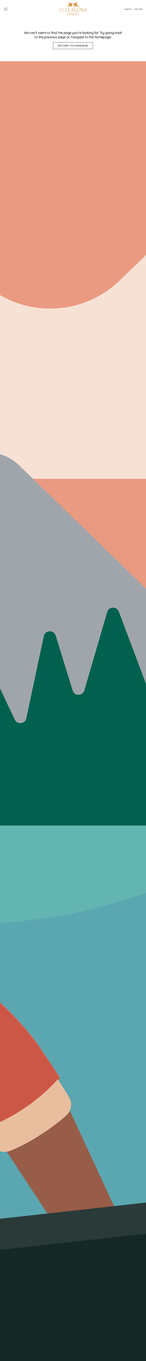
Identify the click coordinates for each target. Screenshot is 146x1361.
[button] (6, 9)
